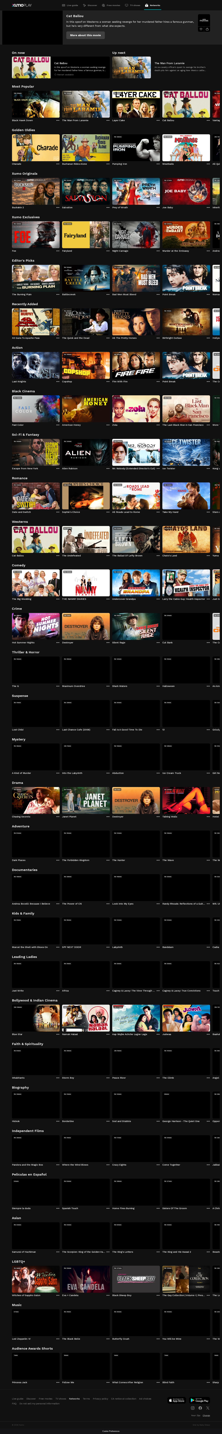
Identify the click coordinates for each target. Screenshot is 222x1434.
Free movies (113, 5)
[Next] (210, 103)
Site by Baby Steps (201, 1425)
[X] (208, 1408)
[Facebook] (200, 1408)
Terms (86, 1398)
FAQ (14, 1403)
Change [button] (206, 1415)
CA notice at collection (123, 1398)
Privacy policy (100, 1398)
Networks (155, 5)
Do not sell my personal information (39, 1403)
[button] (85, 35)
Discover (92, 5)
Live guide (72, 5)
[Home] (22, 5)
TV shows (135, 5)
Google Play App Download (199, 1401)
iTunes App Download (177, 1401)
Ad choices (145, 1398)
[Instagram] (192, 1408)
